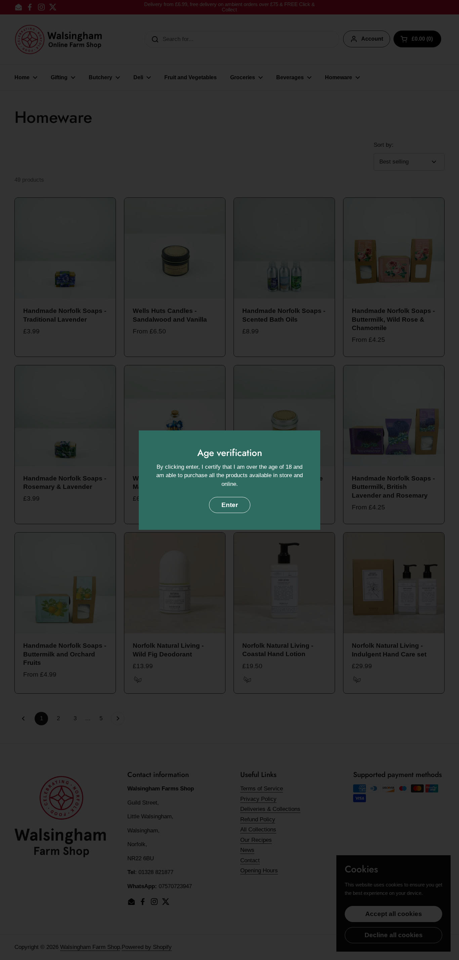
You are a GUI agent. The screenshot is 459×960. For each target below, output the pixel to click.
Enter (229, 504)
